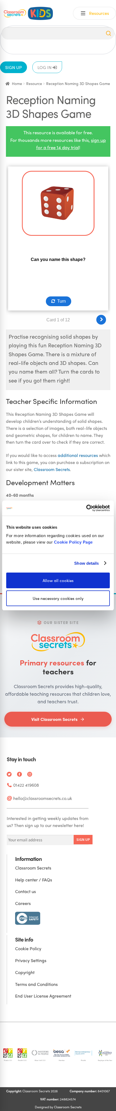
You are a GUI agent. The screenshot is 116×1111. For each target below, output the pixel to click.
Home (17, 83)
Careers (23, 903)
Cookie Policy (28, 948)
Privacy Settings (30, 960)
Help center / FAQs (33, 880)
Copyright (25, 972)
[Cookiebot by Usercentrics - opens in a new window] (86, 508)
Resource (34, 83)
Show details (86, 563)
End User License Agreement (43, 996)
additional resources (78, 455)
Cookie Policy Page (73, 542)
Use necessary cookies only (58, 598)
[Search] (108, 33)
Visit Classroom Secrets (54, 719)
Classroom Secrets (52, 469)
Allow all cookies (58, 580)
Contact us (25, 891)
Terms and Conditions (36, 984)
